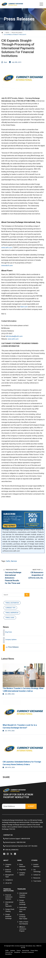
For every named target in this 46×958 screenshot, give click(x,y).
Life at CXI (8, 883)
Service (14, 561)
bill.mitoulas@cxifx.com (14, 336)
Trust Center (37, 881)
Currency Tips (10, 608)
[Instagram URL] (8, 854)
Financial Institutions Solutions (8, 897)
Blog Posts (8, 632)
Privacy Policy (34, 950)
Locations (12, 950)
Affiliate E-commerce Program (22, 929)
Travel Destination (12, 603)
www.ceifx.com (6, 247)
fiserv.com (24, 307)
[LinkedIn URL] (15, 854)
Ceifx (8, 561)
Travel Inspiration (11, 612)
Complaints (17, 952)
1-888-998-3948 (20, 842)
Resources (36, 878)
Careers (19, 950)
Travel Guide (9, 617)
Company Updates (11, 639)
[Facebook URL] (4, 854)
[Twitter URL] (12, 854)
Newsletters (8, 954)
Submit (31, 806)
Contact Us (36, 875)
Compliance (9, 880)
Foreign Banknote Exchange (8, 916)
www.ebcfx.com (7, 265)
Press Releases (12, 647)
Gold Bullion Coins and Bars (23, 909)
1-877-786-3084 (32, 846)
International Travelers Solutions (23, 895)
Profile (7, 950)
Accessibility (25, 950)
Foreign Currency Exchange (22, 902)
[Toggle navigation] (41, 4)
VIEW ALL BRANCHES (11, 850)
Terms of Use (9, 952)
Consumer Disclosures (28, 952)
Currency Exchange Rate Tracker (23, 916)
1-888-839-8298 (25, 838)
